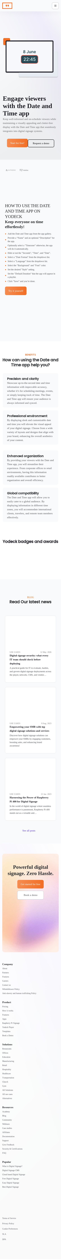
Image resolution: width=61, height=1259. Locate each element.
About (4, 968)
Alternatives (7, 1098)
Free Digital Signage (10, 1179)
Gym (4, 1086)
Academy (6, 1112)
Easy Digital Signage (10, 1183)
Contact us (6, 985)
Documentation (8, 1136)
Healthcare (6, 1074)
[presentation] (30, 633)
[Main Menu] (55, 5)
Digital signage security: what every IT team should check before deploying (29, 659)
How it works (7, 1011)
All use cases (7, 1094)
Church (5, 1082)
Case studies (7, 1128)
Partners (5, 973)
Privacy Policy (8, 1224)
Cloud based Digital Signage (13, 1174)
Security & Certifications (12, 1149)
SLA (4, 1234)
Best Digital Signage (10, 1187)
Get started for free (30, 884)
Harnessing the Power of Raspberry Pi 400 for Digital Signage (29, 799)
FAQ (4, 1153)
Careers (5, 981)
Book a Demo (7, 1035)
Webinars (6, 1124)
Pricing (5, 1007)
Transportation (8, 1078)
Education (6, 1057)
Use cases (15, 652)
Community (7, 1120)
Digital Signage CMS (10, 1170)
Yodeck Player (8, 1027)
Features (5, 977)
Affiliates (6, 1132)
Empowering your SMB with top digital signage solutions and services (29, 728)
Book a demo (30, 895)
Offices (5, 1053)
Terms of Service (9, 1218)
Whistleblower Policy (11, 989)
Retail (4, 1065)
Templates (6, 1031)
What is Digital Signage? (12, 1166)
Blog (4, 1116)
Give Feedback (8, 1145)
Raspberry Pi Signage (11, 1023)
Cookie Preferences (10, 1229)
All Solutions (7, 1090)
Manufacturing (8, 1061)
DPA (4, 1239)
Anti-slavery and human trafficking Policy (19, 993)
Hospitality (6, 1069)
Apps (4, 1019)
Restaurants (6, 1049)
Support (5, 1141)
